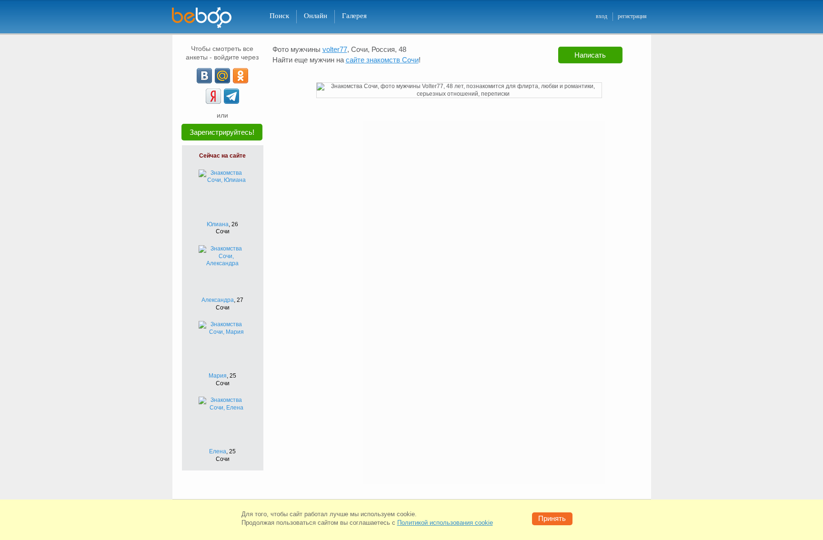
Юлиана (218, 224)
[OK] (240, 75)
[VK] (204, 75)
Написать (590, 55)
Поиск (279, 16)
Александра (217, 300)
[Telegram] (231, 96)
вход (601, 16)
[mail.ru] (222, 75)
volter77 (334, 49)
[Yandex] (213, 96)
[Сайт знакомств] (207, 18)
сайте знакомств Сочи (382, 60)
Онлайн (315, 16)
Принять (552, 518)
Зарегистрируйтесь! (222, 132)
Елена (217, 451)
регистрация (632, 16)
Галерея (354, 16)
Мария (218, 375)
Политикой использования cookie (445, 522)
